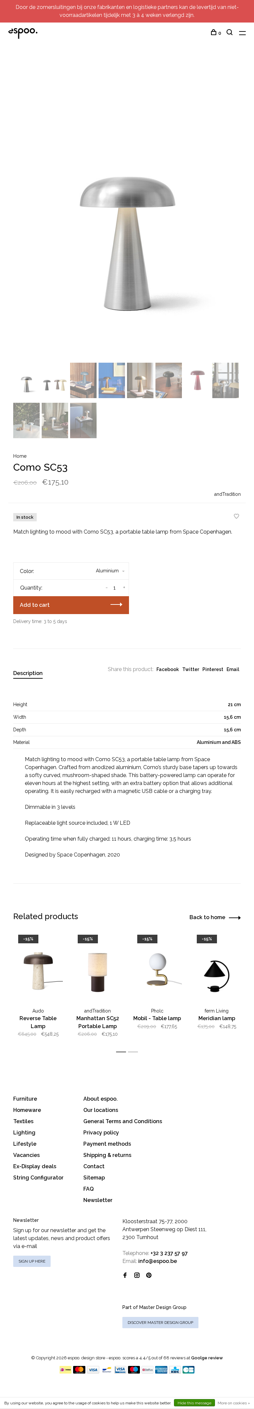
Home (19, 456)
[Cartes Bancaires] (188, 1372)
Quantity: (31, 588)
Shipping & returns (107, 1155)
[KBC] (175, 1372)
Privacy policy (101, 1132)
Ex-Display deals (34, 1166)
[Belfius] (147, 1372)
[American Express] (161, 1372)
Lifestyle (24, 1144)
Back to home (207, 917)
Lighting (24, 1132)
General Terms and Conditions (122, 1121)
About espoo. (100, 1099)
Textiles (23, 1121)
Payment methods (107, 1144)
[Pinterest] (148, 1276)
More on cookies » (234, 1403)
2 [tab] (134, 1052)
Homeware (27, 1110)
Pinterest (212, 669)
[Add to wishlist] (236, 517)
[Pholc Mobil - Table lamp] (157, 968)
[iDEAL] (65, 1372)
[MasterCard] (79, 1372)
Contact (94, 1166)
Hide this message (194, 1403)
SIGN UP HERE (32, 1261)
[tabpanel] (127, 209)
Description (28, 673)
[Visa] (93, 1372)
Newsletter (97, 1200)
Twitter (190, 669)
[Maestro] (134, 1372)
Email (233, 669)
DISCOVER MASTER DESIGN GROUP (160, 1322)
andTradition (227, 494)
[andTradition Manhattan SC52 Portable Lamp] (97, 968)
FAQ (88, 1189)
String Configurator (38, 1177)
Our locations (100, 1110)
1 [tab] (122, 1052)
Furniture (25, 1099)
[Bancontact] (107, 1372)
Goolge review (207, 1357)
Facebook (167, 669)
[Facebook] (125, 1276)
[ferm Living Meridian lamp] (216, 968)
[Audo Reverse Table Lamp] (38, 968)
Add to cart (35, 605)
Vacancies (26, 1155)
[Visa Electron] (120, 1372)
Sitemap (94, 1177)
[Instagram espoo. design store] (137, 1276)
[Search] (230, 33)
